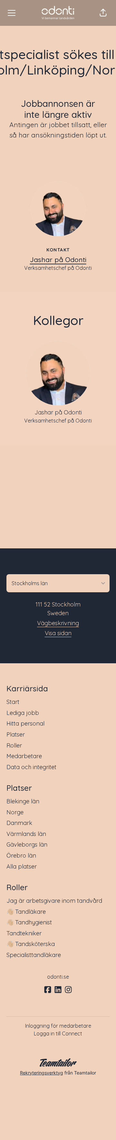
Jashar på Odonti (58, 259)
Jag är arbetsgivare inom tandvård (54, 900)
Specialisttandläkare (33, 955)
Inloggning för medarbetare (58, 1026)
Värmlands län (26, 834)
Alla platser (21, 866)
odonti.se (58, 976)
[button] (103, 13)
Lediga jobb (22, 713)
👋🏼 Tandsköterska (30, 944)
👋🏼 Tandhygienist (29, 922)
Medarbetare (24, 756)
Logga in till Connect (58, 1033)
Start (12, 702)
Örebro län (21, 855)
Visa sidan (58, 633)
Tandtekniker (24, 933)
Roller (14, 745)
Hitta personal (25, 723)
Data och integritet (31, 767)
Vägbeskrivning (58, 623)
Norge (15, 812)
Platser (15, 734)
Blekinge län (22, 801)
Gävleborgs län (26, 844)
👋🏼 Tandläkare (26, 911)
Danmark (19, 823)
